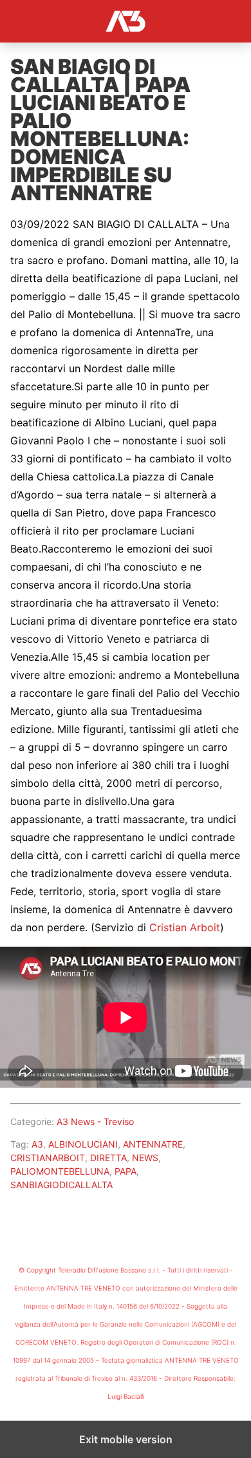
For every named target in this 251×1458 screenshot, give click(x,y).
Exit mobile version (125, 1439)
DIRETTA (108, 1157)
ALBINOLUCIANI (83, 1144)
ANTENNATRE (153, 1144)
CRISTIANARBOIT (47, 1157)
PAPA (125, 1171)
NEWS (145, 1157)
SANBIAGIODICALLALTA (61, 1184)
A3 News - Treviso (95, 1121)
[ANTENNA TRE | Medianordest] (125, 21)
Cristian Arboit (184, 927)
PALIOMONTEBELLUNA (59, 1171)
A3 (37, 1144)
